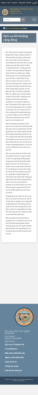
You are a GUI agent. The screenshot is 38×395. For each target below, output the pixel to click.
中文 (9, 3)
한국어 (28, 3)
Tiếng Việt (21, 3)
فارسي (34, 2)
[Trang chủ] (6, 12)
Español (14, 3)
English (3, 3)
